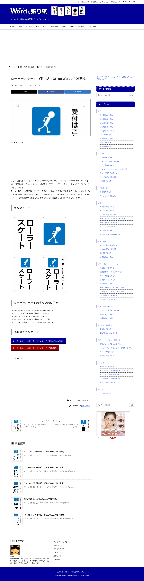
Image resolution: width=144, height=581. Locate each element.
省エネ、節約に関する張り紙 (110, 234)
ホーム (13, 67)
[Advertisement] (72, 46)
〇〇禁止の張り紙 (106, 115)
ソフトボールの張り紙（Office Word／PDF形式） (44, 467)
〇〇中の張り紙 (105, 135)
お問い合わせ (104, 2)
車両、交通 (102, 241)
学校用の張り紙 (105, 192)
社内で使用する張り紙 (108, 177)
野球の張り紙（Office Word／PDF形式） (41, 499)
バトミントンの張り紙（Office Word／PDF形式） (44, 515)
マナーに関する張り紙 (108, 276)
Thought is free (84, 575)
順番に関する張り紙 (107, 268)
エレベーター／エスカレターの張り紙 (113, 169)
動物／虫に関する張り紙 (108, 222)
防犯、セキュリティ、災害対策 (109, 340)
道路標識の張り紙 (106, 257)
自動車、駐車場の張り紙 (108, 245)
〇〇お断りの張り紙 (107, 131)
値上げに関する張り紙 (108, 382)
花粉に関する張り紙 (107, 367)
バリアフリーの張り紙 (108, 226)
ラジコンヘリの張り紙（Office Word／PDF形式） (44, 451)
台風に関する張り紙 (107, 356)
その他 (100, 389)
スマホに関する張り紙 (108, 215)
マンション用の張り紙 (108, 196)
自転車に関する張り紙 (108, 249)
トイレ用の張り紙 (106, 157)
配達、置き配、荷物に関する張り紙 (112, 218)
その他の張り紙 (105, 393)
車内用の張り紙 (105, 253)
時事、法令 (102, 363)
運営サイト (57, 556)
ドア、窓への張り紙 (107, 165)
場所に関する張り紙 (107, 314)
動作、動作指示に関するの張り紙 (112, 287)
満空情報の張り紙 (106, 284)
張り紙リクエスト (116, 2)
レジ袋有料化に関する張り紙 (110, 378)
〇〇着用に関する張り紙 (108, 295)
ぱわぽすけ (85, 406)
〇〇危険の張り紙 (106, 127)
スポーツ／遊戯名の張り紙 (47, 67)
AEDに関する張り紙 (107, 352)
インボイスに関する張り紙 (109, 374)
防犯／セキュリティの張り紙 (110, 344)
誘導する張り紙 (105, 142)
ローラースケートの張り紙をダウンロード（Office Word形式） (38, 341)
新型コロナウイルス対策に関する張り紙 (114, 370)
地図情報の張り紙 (106, 318)
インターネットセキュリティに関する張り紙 (116, 348)
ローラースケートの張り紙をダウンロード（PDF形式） (35, 348)
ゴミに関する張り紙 (107, 207)
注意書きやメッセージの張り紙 (111, 272)
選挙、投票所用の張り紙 (108, 173)
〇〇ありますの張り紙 (108, 299)
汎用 (99, 111)
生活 (99, 203)
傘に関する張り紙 (106, 230)
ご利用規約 (94, 2)
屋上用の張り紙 (105, 181)
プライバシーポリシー (61, 542)
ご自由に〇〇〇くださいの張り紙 (112, 291)
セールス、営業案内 (105, 325)
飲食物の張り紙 (105, 329)
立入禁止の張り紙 (106, 139)
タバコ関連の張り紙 (107, 211)
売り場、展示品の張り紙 (108, 333)
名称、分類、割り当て (27, 67)
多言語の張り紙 (105, 146)
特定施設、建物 (103, 188)
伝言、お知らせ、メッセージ (108, 264)
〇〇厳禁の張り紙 (106, 119)
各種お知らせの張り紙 (108, 280)
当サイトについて (83, 2)
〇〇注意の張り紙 (106, 123)
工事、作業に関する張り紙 (109, 161)
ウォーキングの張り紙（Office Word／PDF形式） (44, 483)
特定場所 (101, 153)
